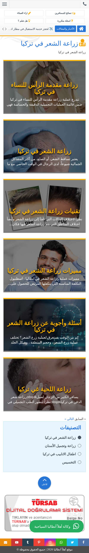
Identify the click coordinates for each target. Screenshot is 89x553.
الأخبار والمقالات (65, 28)
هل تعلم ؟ (23, 20)
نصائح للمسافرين (63, 13)
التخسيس (69, 462)
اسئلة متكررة (64, 20)
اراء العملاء (22, 13)
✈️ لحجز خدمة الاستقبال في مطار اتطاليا (29, 29)
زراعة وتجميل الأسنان (60, 446)
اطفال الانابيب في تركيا (59, 454)
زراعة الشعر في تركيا (60, 437)
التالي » (69, 419)
